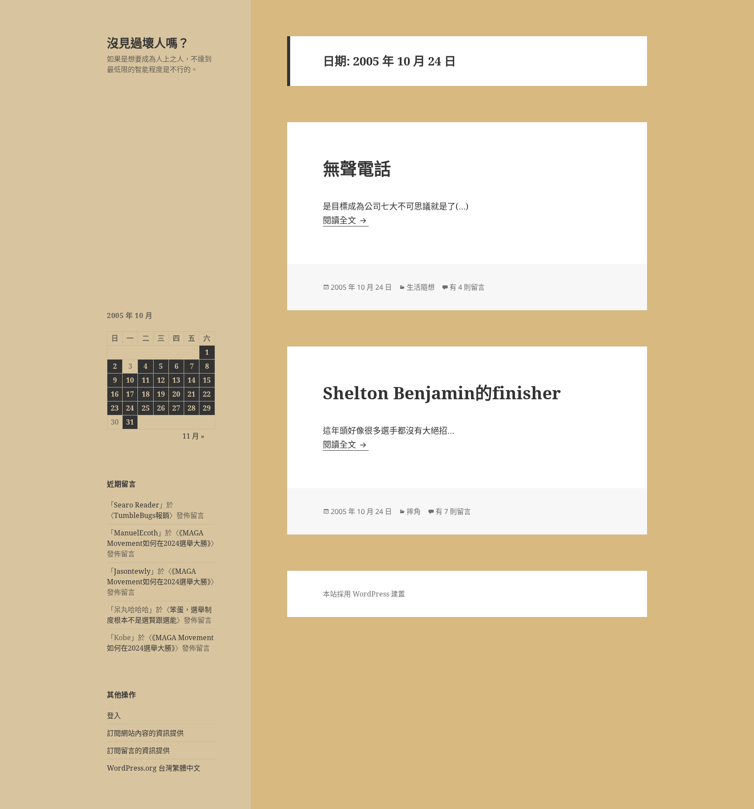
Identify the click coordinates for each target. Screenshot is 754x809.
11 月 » (193, 436)
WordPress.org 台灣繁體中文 (153, 768)
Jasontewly (132, 571)
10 (130, 380)
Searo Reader (136, 505)
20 (176, 394)
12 (161, 380)
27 (176, 408)
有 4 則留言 (467, 287)
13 (176, 380)
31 (130, 422)
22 (207, 394)
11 (146, 380)
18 (146, 394)
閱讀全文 (346, 220)
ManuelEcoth (136, 533)
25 (146, 408)
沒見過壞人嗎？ (148, 43)
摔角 (414, 511)
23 (115, 408)
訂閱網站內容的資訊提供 (145, 733)
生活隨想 (421, 287)
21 (191, 394)
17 (130, 394)
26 (161, 408)
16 (115, 394)
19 (161, 394)
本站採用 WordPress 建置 (364, 594)
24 (130, 408)
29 (207, 408)
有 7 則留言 (453, 511)
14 (191, 380)
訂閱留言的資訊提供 (138, 750)
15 (207, 380)
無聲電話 (357, 168)
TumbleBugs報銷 (141, 515)
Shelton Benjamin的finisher (442, 392)
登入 (114, 715)
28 (191, 408)
